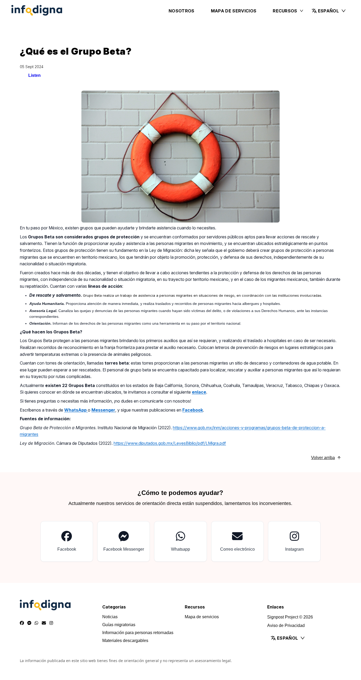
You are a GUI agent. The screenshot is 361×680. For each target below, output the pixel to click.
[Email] (44, 623)
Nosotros (182, 10)
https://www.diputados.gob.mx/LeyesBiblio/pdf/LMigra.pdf (170, 443)
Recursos (285, 10)
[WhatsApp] (36, 623)
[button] (329, 11)
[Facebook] (22, 623)
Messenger (103, 410)
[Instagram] (51, 623)
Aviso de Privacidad (286, 625)
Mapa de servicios (233, 10)
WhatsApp (76, 410)
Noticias (110, 617)
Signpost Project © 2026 (290, 617)
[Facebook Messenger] (29, 623)
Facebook (192, 410)
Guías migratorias (118, 624)
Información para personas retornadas (137, 632)
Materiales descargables (125, 640)
